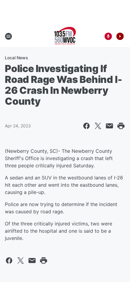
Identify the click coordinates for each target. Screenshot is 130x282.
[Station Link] (65, 36)
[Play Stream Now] (120, 36)
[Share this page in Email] (109, 126)
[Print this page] (121, 126)
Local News (16, 57)
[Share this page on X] (98, 126)
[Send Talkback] (108, 36)
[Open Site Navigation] (8, 36)
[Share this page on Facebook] (86, 126)
